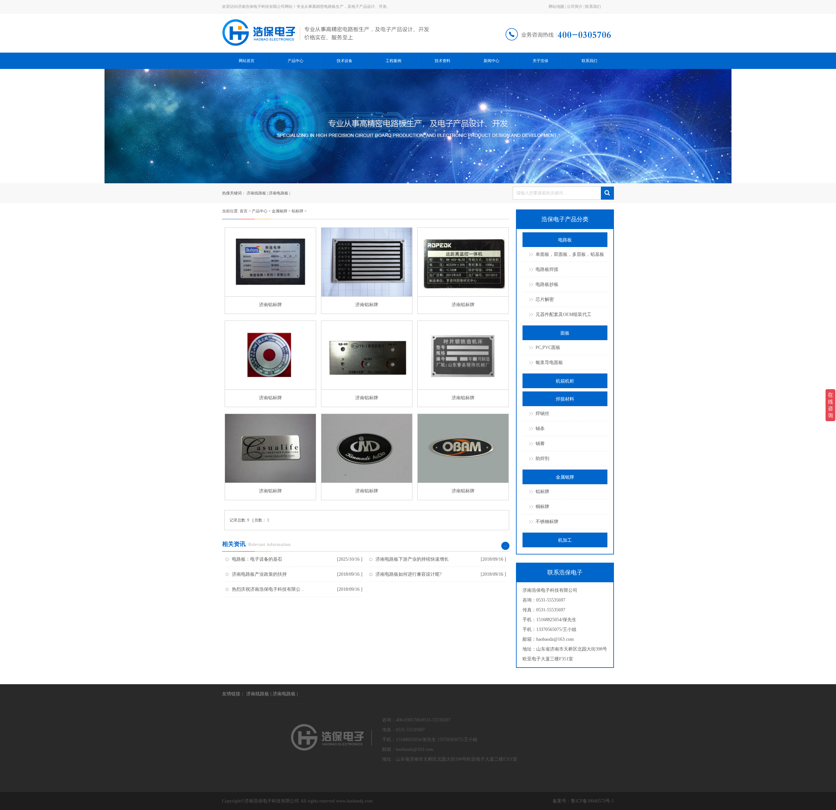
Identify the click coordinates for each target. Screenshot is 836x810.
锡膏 (540, 443)
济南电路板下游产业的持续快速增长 (412, 559)
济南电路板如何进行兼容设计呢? (409, 574)
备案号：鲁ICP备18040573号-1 (583, 801)
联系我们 (593, 6)
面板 (565, 333)
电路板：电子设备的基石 (257, 559)
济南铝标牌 (270, 304)
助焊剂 (542, 458)
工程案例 (393, 60)
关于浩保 (540, 60)
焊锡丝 (542, 413)
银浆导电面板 (549, 362)
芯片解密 (545, 299)
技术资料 (442, 60)
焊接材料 (565, 399)
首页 (244, 211)
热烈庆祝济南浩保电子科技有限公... (268, 589)
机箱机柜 (565, 381)
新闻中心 (491, 60)
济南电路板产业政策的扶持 (259, 574)
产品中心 (295, 60)
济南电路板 (278, 193)
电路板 (565, 240)
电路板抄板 (547, 284)
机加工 (565, 540)
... (505, 545)
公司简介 (575, 6)
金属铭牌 (279, 211)
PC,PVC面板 (548, 347)
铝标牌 (297, 211)
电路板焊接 (547, 269)
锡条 (540, 428)
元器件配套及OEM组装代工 (563, 314)
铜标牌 (542, 506)
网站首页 (246, 60)
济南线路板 (256, 193)
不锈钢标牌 (547, 521)
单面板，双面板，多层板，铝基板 (570, 254)
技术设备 (344, 60)
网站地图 (556, 6)
